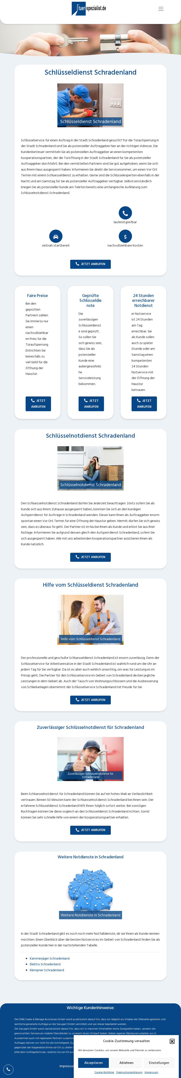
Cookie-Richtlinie (104, 1072)
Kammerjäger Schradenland (50, 958)
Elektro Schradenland (45, 964)
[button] (172, 1041)
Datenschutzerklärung (129, 1072)
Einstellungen (159, 1063)
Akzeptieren (93, 1063)
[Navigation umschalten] (161, 9)
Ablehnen (126, 1063)
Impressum (151, 1072)
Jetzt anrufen (93, 264)
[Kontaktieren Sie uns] (8, 1070)
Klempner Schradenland (47, 970)
